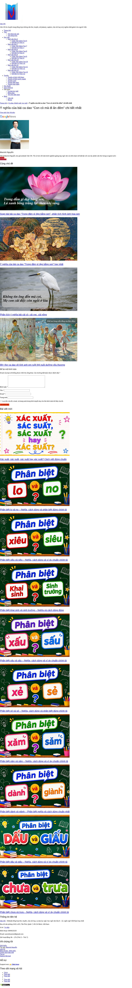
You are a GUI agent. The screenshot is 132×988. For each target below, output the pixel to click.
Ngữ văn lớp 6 (13, 39)
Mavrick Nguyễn (11, 947)
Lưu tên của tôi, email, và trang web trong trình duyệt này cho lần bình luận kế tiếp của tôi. (32, 401)
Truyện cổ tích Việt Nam (16, 77)
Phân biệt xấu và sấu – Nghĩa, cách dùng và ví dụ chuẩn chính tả (33, 660)
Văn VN (2, 24)
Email (2, 394)
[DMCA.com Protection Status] (5, 985)
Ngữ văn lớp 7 (13, 44)
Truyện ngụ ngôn (13, 84)
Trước (2, 157)
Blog (5, 96)
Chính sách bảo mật (7, 952)
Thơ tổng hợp (12, 35)
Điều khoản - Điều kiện (8, 951)
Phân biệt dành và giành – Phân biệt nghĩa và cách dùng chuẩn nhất (35, 811)
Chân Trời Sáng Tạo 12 (20, 72)
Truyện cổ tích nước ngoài (17, 79)
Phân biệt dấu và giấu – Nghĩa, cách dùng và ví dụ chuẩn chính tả (33, 861)
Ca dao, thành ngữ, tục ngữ (18, 103)
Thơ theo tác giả (13, 34)
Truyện (6, 75)
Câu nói (10, 98)
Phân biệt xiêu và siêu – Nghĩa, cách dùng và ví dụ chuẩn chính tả (34, 560)
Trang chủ (7, 30)
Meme (10, 100)
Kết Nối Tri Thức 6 (18, 42)
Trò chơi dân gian (14, 94)
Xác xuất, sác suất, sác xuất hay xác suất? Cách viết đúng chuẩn (33, 459)
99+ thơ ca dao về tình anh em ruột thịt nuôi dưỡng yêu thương (32, 365)
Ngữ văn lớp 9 (13, 55)
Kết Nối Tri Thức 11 (18, 68)
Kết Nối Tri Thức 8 (18, 53)
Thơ (5, 32)
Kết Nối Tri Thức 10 (18, 63)
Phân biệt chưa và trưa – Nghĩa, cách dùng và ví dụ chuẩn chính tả (34, 912)
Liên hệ (2, 949)
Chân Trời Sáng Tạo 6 (19, 41)
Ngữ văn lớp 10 (13, 60)
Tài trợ (2, 954)
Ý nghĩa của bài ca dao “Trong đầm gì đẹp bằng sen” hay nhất (31, 264)
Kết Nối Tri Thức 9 (18, 58)
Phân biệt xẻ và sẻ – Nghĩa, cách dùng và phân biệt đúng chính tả (33, 711)
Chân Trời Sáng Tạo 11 (20, 67)
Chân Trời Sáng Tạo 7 (19, 46)
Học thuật (7, 86)
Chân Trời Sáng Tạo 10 (20, 61)
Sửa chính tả (8, 88)
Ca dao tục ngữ (13, 91)
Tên (2, 390)
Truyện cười (12, 81)
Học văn (7, 37)
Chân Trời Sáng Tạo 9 (19, 56)
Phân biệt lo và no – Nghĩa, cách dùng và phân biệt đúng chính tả (33, 509)
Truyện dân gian (13, 82)
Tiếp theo (3, 159)
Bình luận (4, 387)
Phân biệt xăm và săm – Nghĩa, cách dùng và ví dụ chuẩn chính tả (34, 761)
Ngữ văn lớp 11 (13, 65)
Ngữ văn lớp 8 (13, 49)
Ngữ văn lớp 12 (13, 70)
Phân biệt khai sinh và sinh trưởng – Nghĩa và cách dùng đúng (32, 610)
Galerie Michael (5, 956)
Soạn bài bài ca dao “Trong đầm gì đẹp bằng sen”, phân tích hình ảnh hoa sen (40, 214)
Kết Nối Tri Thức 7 (18, 48)
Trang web (3, 397)
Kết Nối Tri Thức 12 (18, 74)
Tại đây (6, 927)
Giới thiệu (3, 945)
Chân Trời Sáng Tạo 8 (19, 51)
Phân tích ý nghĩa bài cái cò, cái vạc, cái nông (23, 314)
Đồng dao (11, 93)
